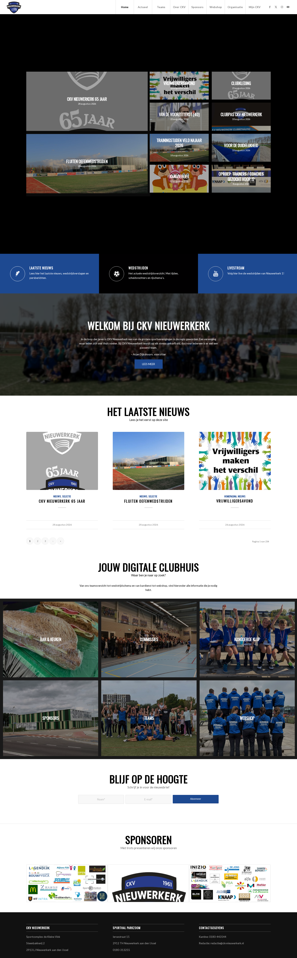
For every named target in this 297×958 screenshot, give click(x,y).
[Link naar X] (276, 7)
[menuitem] (125, 7)
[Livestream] (215, 273)
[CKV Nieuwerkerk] (14, 7)
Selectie (66, 496)
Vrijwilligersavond (234, 500)
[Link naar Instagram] (282, 7)
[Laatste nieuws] (17, 273)
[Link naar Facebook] (270, 7)
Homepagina (230, 496)
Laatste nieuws (41, 268)
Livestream (235, 268)
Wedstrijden (138, 268)
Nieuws (57, 496)
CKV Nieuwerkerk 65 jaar (62, 501)
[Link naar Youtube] (288, 7)
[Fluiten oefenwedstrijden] (148, 461)
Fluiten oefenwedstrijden (148, 501)
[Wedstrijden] (116, 273)
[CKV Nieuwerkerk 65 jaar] (62, 461)
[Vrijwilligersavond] (235, 461)
